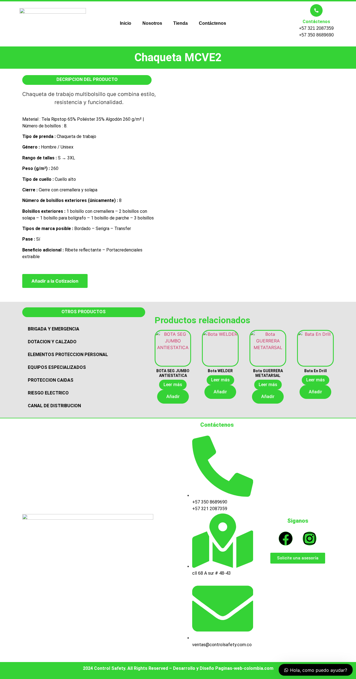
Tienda (180, 23)
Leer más (173, 384)
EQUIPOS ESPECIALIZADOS (57, 367)
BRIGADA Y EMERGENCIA (53, 329)
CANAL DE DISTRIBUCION (54, 405)
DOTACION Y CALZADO (52, 341)
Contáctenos (212, 23)
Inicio (125, 23)
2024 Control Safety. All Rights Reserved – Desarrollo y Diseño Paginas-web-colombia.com (178, 668)
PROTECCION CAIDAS (50, 380)
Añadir (173, 396)
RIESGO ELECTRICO (48, 393)
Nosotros (152, 23)
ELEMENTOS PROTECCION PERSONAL (68, 354)
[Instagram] (310, 538)
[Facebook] (286, 538)
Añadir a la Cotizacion (54, 281)
